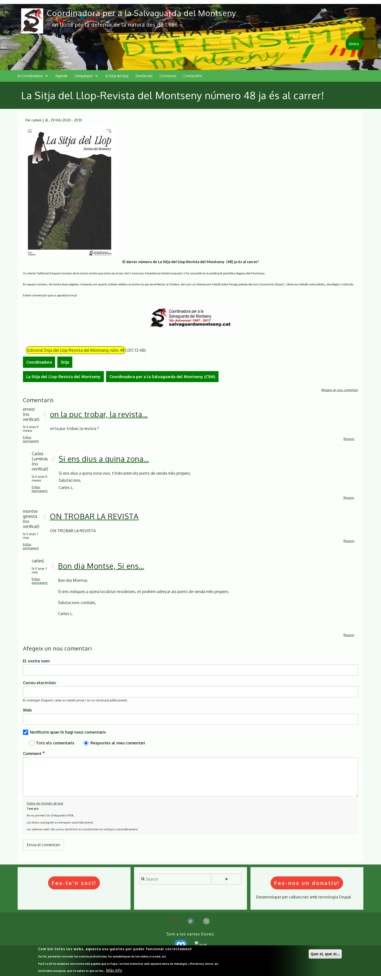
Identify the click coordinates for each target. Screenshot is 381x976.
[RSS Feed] (206, 921)
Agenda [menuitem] (61, 76)
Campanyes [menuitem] (83, 76)
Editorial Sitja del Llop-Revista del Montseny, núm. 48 (75, 350)
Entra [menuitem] (354, 44)
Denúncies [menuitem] (144, 76)
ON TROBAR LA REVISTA (94, 516)
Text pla (32, 808)
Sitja (65, 362)
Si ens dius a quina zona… (104, 458)
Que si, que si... (325, 954)
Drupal (345, 896)
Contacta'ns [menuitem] (192, 76)
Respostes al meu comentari (117, 742)
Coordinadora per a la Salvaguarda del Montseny (141, 13)
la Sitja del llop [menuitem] (117, 76)
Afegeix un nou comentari (339, 390)
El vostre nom (36, 660)
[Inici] (32, 21)
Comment (32, 753)
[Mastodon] (190, 921)
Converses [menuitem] (168, 76)
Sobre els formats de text (45, 803)
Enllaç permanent (31, 439)
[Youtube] (175, 921)
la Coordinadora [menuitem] (30, 76)
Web (27, 710)
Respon (349, 439)
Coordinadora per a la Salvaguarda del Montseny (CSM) (162, 376)
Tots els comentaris (55, 742)
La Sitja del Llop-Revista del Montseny (63, 376)
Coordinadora (39, 362)
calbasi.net (299, 896)
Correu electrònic (39, 682)
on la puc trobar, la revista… (99, 414)
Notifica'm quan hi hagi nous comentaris (68, 732)
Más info (114, 970)
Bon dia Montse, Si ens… (101, 566)
